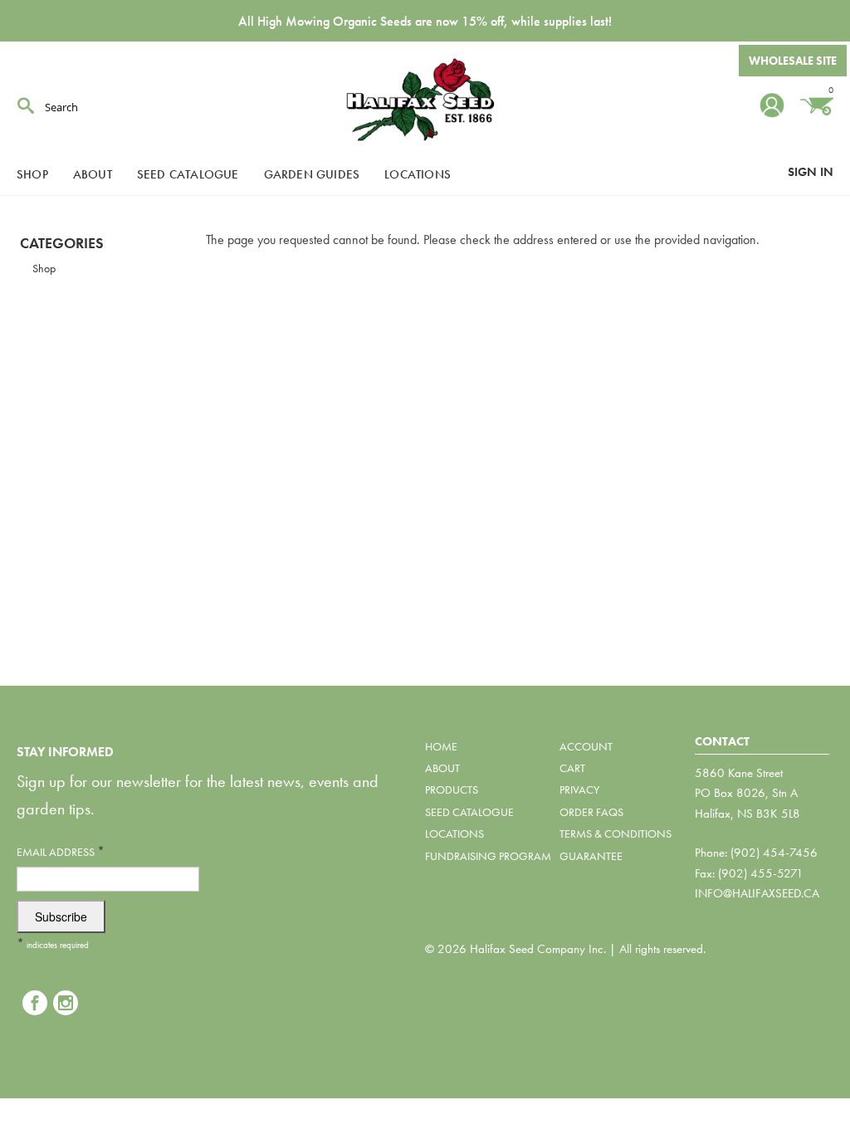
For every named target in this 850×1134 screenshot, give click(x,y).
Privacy (579, 789)
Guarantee (591, 855)
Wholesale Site (793, 60)
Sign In (810, 172)
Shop (32, 174)
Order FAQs (591, 811)
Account (586, 746)
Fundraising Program (488, 855)
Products (451, 789)
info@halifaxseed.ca (757, 893)
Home (441, 746)
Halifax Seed (425, 99)
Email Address (61, 851)
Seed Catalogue (188, 174)
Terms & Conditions (615, 833)
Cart (572, 767)
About (92, 174)
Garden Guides (312, 174)
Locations (417, 174)
